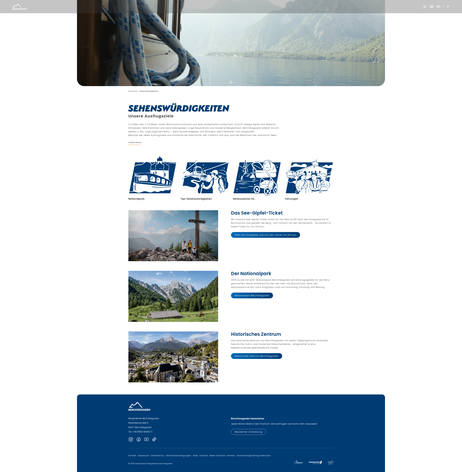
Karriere (231, 455)
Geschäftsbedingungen (178, 455)
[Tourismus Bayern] (299, 464)
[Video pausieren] (231, 82)
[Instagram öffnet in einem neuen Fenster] (130, 439)
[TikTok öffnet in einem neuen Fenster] (154, 439)
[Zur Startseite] (19, 7)
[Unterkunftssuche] (438, 7)
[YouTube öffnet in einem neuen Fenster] (146, 439)
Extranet (204, 455)
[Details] (152, 178)
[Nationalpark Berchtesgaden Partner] (331, 464)
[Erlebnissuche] (431, 7)
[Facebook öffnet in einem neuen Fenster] (138, 439)
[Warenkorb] (425, 6)
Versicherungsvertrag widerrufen (253, 455)
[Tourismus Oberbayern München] (315, 464)
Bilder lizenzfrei (217, 455)
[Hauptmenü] (448, 7)
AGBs (195, 455)
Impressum (143, 455)
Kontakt (132, 455)
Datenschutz (157, 455)
